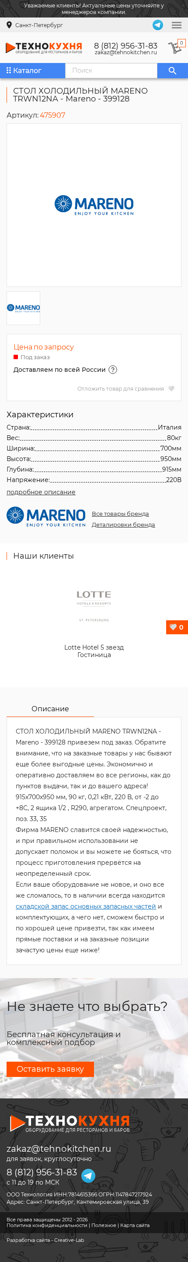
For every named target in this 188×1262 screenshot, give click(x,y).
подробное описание (41, 492)
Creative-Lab (69, 1240)
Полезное (103, 1225)
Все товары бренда (120, 513)
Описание (50, 709)
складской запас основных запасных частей (86, 906)
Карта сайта (135, 1225)
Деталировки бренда (123, 524)
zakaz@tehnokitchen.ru (126, 52)
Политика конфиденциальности (47, 1225)
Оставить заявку (50, 1069)
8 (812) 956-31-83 (125, 46)
